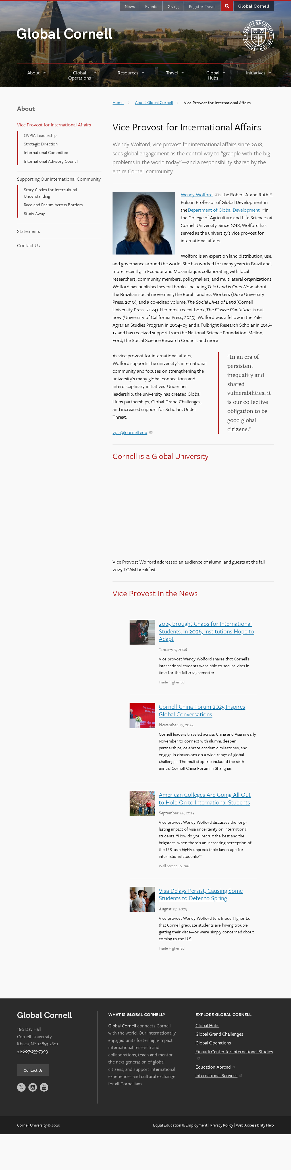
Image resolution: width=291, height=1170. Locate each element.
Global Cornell (64, 34)
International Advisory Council (51, 161)
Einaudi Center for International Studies (234, 1051)
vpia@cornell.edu (130, 432)
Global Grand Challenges (219, 1034)
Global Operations (213, 1042)
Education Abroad (213, 1066)
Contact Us (28, 245)
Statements (28, 231)
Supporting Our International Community (59, 178)
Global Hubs (207, 1025)
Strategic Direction (41, 144)
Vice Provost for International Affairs (54, 124)
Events (151, 6)
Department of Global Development (224, 209)
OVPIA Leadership (40, 135)
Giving (173, 6)
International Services (217, 1075)
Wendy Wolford (197, 194)
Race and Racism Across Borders (53, 204)
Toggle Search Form (227, 5)
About (26, 108)
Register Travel (202, 6)
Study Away (34, 213)
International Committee (46, 152)
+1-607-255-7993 (32, 1051)
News (130, 6)
